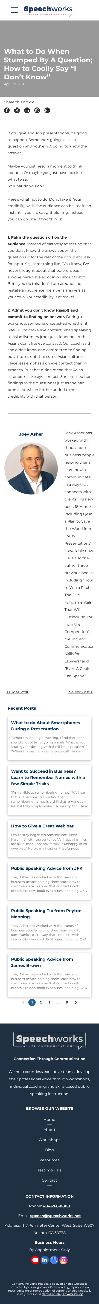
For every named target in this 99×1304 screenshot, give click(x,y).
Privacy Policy (72, 1294)
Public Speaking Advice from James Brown (42, 962)
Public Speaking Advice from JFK (46, 868)
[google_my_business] (54, 1260)
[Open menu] (14, 10)
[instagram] (63, 1260)
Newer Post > (80, 692)
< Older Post (17, 692)
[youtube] (35, 1260)
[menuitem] (49, 1120)
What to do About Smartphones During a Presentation (45, 726)
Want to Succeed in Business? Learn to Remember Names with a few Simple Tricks (48, 777)
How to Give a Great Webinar (42, 826)
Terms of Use (51, 1294)
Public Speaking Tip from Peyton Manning (46, 913)
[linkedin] (45, 1260)
